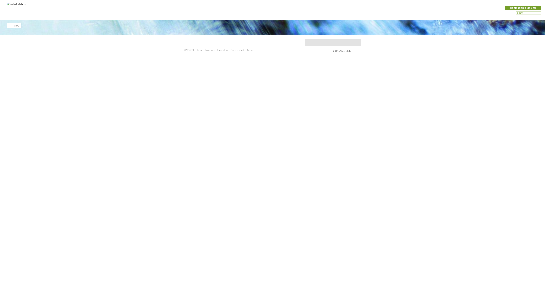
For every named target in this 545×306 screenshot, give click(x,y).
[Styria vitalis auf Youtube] (512, 16)
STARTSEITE (189, 50)
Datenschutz (222, 50)
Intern (199, 50)
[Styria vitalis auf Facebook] (512, 13)
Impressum (209, 50)
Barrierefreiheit (237, 50)
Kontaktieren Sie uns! (523, 8)
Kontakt (250, 50)
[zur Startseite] (23, 12)
